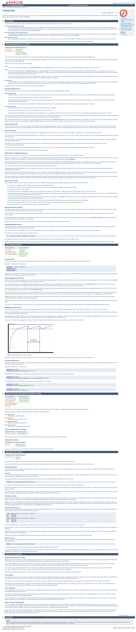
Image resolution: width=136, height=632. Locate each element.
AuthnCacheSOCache (24, 398)
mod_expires (50, 147)
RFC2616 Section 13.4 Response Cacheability (58, 182)
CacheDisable (19, 51)
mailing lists (71, 623)
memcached (107, 362)
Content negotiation (88, 41)
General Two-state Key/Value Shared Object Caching (127, 25)
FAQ (124, 3)
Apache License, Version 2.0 (17, 629)
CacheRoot (22, 251)
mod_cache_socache (10, 252)
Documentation (17, 7)
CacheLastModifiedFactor (12, 145)
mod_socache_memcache (11, 254)
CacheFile (18, 457)
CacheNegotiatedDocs (21, 54)
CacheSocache (22, 255)
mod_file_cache (38, 15)
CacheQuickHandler (59, 90)
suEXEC (50, 585)
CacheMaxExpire (43, 150)
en (113, 12)
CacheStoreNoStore (70, 202)
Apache (4, 7)
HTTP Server (10, 7)
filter (37, 115)
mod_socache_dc (9, 401)
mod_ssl (7, 406)
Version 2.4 (25, 7)
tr (117, 12)
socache (82, 409)
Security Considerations (126, 29)
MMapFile (17, 458)
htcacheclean (49, 15)
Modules (115, 3)
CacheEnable (18, 49)
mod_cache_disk (29, 15)
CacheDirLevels (23, 252)
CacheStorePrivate (65, 200)
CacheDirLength (23, 254)
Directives (120, 3)
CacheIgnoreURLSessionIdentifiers (62, 611)
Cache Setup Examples (126, 23)
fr (115, 12)
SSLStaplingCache (24, 401)
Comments (123, 33)
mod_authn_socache (10, 398)
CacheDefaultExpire (10, 140)
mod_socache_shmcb (10, 404)
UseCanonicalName (20, 52)
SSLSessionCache (23, 400)
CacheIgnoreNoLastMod (14, 198)
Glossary (128, 3)
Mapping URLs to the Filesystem (73, 41)
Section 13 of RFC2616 (38, 29)
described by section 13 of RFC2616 (52, 57)
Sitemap (133, 3)
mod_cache (21, 15)
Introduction (123, 18)
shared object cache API (16, 34)
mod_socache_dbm (10, 400)
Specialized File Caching (126, 27)
